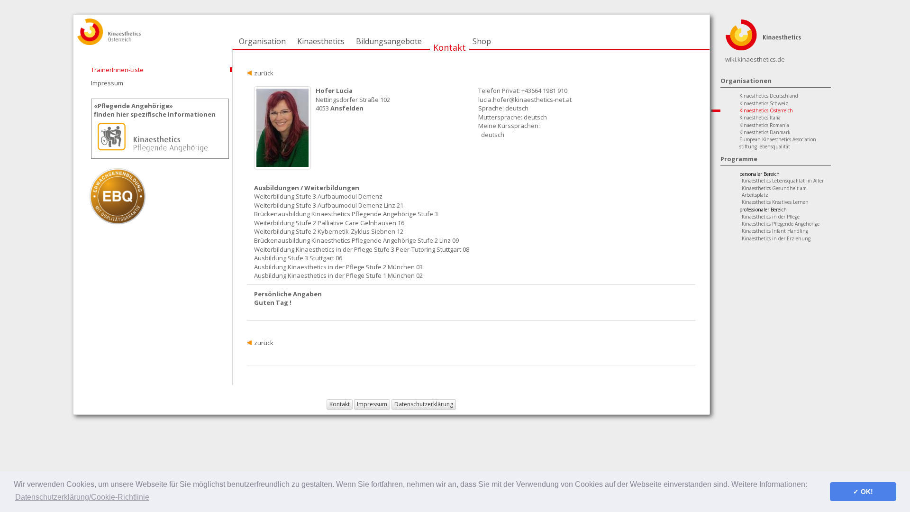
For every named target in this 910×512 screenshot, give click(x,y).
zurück (263, 73)
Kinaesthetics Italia (760, 117)
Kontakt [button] (339, 404)
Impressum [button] (372, 404)
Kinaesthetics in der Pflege (771, 216)
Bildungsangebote (389, 41)
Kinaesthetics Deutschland (768, 95)
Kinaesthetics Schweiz (763, 103)
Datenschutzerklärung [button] (423, 404)
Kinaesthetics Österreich (766, 110)
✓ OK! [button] (863, 491)
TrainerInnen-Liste (117, 69)
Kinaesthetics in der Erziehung (776, 238)
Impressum (107, 83)
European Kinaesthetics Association (777, 139)
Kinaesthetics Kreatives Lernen (775, 202)
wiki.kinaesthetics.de (755, 59)
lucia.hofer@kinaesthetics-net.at (525, 99)
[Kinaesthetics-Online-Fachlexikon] (763, 34)
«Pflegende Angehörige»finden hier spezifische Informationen (155, 110)
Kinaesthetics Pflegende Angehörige (780, 223)
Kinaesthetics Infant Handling (775, 231)
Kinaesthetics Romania (764, 125)
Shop (482, 41)
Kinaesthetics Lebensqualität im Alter (783, 180)
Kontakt (449, 47)
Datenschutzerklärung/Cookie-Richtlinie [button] (82, 497)
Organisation (262, 41)
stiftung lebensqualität (764, 146)
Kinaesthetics (321, 41)
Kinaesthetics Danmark (765, 132)
